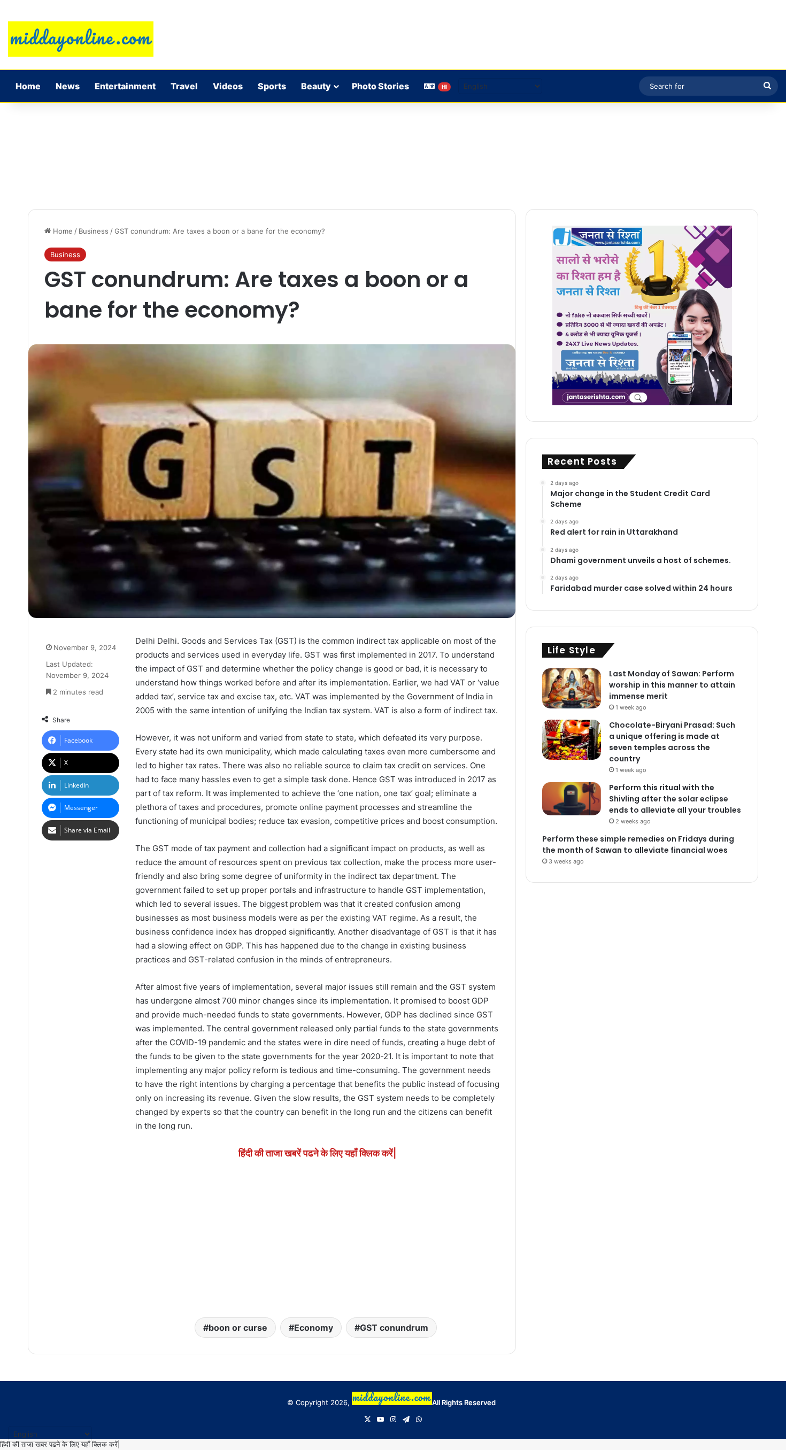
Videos (228, 86)
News (68, 86)
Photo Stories (380, 86)
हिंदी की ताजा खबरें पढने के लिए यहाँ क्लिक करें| (317, 1153)
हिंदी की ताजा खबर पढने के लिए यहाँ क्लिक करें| (60, 1444)
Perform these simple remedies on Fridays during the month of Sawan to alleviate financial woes (638, 844)
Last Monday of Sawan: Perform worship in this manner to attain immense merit (672, 684)
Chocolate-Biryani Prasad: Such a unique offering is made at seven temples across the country (672, 742)
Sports (272, 86)
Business (94, 231)
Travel (184, 86)
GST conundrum (394, 1327)
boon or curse (238, 1327)
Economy (313, 1327)
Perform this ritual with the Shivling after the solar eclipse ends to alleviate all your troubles (675, 798)
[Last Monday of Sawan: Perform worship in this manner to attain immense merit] (571, 688)
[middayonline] (80, 39)
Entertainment (125, 86)
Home (28, 86)
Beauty (316, 86)
